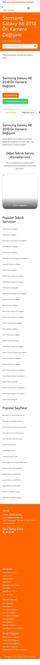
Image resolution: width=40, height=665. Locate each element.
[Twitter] (7, 532)
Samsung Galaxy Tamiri (11, 585)
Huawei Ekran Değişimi (11, 643)
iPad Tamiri (6, 588)
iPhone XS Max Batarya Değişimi (11, 364)
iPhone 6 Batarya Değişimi (9, 399)
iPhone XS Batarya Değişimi (10, 287)
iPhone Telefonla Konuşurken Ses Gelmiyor (14, 427)
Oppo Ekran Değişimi (10, 646)
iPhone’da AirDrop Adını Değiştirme (12, 468)
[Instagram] (10, 532)
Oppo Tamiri (6, 582)
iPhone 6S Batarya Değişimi (10, 305)
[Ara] (35, 46)
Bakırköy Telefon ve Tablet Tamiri (11, 474)
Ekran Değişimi (8, 603)
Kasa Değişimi (7, 606)
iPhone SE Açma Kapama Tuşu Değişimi (13, 387)
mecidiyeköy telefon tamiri (10, 456)
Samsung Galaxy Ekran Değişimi (14, 649)
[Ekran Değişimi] (20, 191)
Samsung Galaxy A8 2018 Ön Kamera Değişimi (19, 26)
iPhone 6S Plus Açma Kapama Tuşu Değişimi (14, 258)
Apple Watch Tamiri (9, 591)
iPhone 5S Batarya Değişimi (10, 329)
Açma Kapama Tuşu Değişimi (13, 628)
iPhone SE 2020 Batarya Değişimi (11, 358)
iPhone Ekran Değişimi (10, 637)
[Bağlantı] (8, 8)
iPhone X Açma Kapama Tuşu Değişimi (13, 276)
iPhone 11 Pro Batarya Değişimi (11, 340)
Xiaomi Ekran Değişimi (10, 640)
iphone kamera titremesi (9, 444)
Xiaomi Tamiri (7, 576)
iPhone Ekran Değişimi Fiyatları (11, 491)
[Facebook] (3, 532)
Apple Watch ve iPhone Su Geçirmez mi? (13, 415)
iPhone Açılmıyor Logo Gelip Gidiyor (12, 438)
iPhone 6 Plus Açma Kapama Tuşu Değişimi (14, 293)
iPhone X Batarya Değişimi (9, 229)
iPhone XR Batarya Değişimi (10, 246)
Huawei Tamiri (7, 579)
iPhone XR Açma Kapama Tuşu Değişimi (13, 376)
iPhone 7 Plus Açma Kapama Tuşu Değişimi (14, 352)
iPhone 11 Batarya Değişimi (10, 382)
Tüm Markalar (7, 594)
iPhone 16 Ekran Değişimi (9, 235)
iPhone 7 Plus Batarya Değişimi (11, 334)
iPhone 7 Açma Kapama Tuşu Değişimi (13, 346)
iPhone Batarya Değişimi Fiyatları (11, 497)
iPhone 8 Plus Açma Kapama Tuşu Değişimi (14, 240)
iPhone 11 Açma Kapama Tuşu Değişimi (13, 317)
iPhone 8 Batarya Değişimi (9, 252)
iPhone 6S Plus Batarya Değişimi (11, 264)
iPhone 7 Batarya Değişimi (9, 270)
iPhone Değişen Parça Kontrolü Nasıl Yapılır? (15, 462)
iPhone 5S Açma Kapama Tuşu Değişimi (13, 370)
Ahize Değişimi (7, 622)
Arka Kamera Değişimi (10, 616)
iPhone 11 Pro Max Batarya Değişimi (12, 323)
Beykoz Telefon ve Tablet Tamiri (11, 486)
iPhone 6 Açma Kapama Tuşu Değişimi (13, 282)
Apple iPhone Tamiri (9, 572)
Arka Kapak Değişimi (10, 609)
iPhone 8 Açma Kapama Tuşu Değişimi (13, 311)
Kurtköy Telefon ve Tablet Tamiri (11, 480)
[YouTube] (13, 532)
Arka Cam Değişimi (9, 613)
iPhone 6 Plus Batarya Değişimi (11, 299)
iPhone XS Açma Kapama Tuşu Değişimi (13, 393)
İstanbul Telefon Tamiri (9, 450)
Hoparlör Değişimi (9, 625)
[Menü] (33, 8)
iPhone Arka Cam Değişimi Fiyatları (12, 421)
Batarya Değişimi (8, 619)
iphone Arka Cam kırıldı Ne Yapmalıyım (13, 433)
